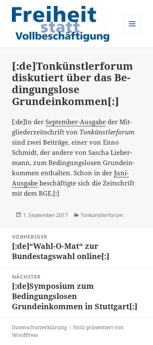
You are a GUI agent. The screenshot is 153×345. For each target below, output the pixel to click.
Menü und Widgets (132, 32)
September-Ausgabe (75, 121)
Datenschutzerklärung (39, 327)
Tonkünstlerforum (102, 215)
